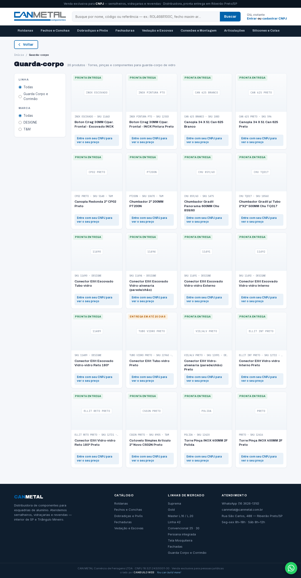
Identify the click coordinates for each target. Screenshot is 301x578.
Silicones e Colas (266, 30)
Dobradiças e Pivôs (92, 30)
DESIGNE (30, 122)
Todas (28, 87)
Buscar (230, 16)
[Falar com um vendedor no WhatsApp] (291, 568)
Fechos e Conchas (55, 30)
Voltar (28, 44)
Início (19, 54)
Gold (171, 509)
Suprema (174, 503)
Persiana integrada (182, 534)
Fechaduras (125, 30)
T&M (27, 129)
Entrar (252, 18)
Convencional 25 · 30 (183, 528)
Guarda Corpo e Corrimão (36, 96)
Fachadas (175, 546)
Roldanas (25, 30)
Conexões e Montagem (199, 30)
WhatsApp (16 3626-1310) (240, 503)
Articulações (234, 30)
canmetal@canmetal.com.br (242, 509)
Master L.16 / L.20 (180, 516)
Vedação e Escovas (157, 30)
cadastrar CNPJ (274, 18)
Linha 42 (174, 522)
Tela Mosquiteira (180, 540)
